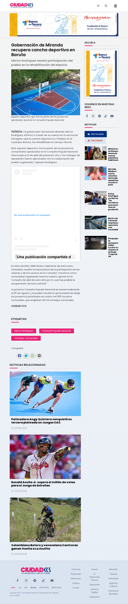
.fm (25, 587)
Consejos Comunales (26, 338)
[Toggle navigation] (114, 6)
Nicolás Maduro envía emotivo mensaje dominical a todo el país (113, 177)
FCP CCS (44, 587)
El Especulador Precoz (96, 577)
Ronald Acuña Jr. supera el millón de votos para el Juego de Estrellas (43, 484)
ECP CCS (56, 587)
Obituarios (95, 596)
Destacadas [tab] (97, 134)
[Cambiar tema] (98, 5)
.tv (19, 587)
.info (13, 587)
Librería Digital (94, 591)
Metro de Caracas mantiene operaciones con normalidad (115, 224)
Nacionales (76, 574)
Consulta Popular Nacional (56, 330)
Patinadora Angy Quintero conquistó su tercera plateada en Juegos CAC (41, 421)
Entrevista (113, 578)
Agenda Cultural (113, 585)
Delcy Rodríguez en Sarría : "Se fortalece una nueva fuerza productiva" (114, 201)
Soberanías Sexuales (114, 592)
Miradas (113, 569)
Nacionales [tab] (97, 140)
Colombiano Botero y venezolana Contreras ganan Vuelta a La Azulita (44, 547)
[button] (101, 73)
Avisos (94, 569)
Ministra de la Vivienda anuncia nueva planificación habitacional (115, 154)
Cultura (76, 583)
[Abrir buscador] (106, 5)
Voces (76, 587)
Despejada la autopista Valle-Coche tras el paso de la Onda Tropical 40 (114, 247)
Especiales (95, 584)
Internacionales (79, 578)
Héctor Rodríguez (23, 330)
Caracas (75, 569)
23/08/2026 (20, 428)
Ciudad (113, 574)
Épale (33, 587)
